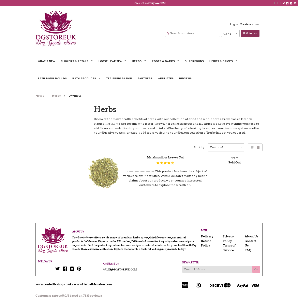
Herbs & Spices (221, 61)
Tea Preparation (119, 78)
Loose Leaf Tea (111, 61)
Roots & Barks (164, 61)
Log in (234, 24)
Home (39, 95)
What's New (46, 61)
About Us (251, 236)
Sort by (199, 147)
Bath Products (84, 78)
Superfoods (194, 61)
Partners (145, 78)
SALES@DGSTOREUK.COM (120, 269)
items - (251, 33)
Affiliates (166, 78)
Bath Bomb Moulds (52, 78)
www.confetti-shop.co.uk (53, 284)
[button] (165, 163)
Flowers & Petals (75, 61)
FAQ (248, 250)
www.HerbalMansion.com (93, 284)
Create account (249, 24)
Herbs (137, 61)
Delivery (207, 236)
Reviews (185, 78)
